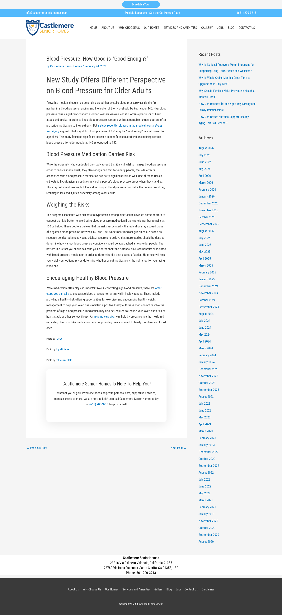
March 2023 (206, 431)
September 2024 (209, 307)
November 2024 (208, 293)
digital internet (62, 349)
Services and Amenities (136, 589)
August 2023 (206, 396)
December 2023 (208, 369)
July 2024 (204, 321)
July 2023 (204, 403)
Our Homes (112, 589)
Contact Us (191, 589)
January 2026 (207, 196)
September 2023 (209, 390)
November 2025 (208, 210)
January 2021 (207, 514)
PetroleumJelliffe (64, 360)
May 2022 (204, 493)
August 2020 (206, 541)
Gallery (158, 589)
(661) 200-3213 (246, 13)
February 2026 (207, 189)
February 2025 (207, 272)
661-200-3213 (146, 573)
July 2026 (204, 155)
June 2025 (205, 245)
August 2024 (206, 314)
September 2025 (209, 224)
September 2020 (209, 535)
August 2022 (206, 472)
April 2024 (205, 341)
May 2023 (204, 417)
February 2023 (207, 438)
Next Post (179, 448)
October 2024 (207, 300)
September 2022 (209, 466)
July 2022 (204, 479)
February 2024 (207, 355)
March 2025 (206, 265)
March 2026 (206, 182)
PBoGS (59, 338)
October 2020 (207, 528)
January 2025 (207, 279)
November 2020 (208, 521)
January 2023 (207, 445)
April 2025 (205, 258)
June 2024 (205, 327)
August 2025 (206, 231)
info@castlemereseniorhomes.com (47, 13)
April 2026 (205, 176)
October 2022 (207, 459)
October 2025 (207, 217)
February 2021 (207, 507)
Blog (169, 589)
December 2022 (208, 452)
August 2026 (206, 148)
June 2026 (205, 162)
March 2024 (206, 348)
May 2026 (204, 169)
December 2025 (208, 203)
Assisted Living (151, 603)
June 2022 (205, 486)
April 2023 (205, 424)
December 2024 (208, 286)
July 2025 (204, 238)
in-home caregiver (104, 316)
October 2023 (207, 383)
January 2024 (207, 362)
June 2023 (205, 410)
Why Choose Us (92, 589)
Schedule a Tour (141, 4)
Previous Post (36, 448)
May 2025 (204, 252)
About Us (73, 589)
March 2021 (206, 500)
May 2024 (204, 334)
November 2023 (208, 376)
